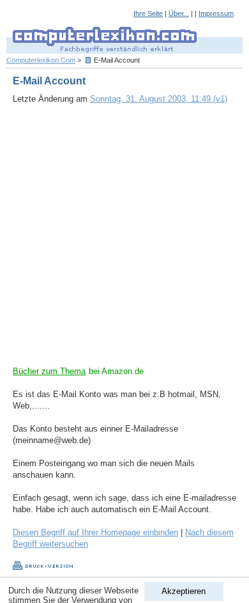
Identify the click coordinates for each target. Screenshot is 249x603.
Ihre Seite (148, 13)
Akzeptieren (184, 591)
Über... (179, 13)
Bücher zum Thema (49, 371)
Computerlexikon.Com (40, 60)
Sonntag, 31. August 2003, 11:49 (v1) (158, 99)
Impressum (216, 13)
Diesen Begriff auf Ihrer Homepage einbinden (95, 532)
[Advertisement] (124, 241)
